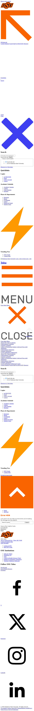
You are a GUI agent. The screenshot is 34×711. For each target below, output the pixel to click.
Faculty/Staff (12, 43)
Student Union (7, 204)
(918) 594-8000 (4, 543)
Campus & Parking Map (7, 541)
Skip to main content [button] (6, 1)
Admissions (3, 348)
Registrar (6, 191)
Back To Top (29, 336)
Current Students (5, 43)
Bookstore (6, 197)
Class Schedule (7, 190)
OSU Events (7, 254)
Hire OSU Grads (8, 547)
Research (14, 352)
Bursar (5, 199)
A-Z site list (4, 527)
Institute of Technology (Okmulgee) (13, 559)
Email (5, 178)
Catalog (6, 188)
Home (5, 510)
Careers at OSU (8, 546)
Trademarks (15, 709)
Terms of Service (8, 709)
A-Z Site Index (9, 167)
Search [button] (27, 522)
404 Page (6, 512)
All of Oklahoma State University (15, 163)
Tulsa (5, 556)
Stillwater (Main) (8, 554)
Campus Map (7, 256)
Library (6, 201)
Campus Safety (11, 708)
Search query (6, 522)
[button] (17, 79)
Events (5, 567)
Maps (2, 530)
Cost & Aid (3, 352)
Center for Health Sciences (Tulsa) (12, 558)
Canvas (6, 181)
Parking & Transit (8, 203)
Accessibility (4, 708)
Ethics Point (25, 708)
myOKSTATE (19, 43)
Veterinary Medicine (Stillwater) (12, 561)
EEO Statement (18, 708)
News (2, 567)
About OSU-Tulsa (5, 342)
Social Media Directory (6, 569)
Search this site (4, 157)
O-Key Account (8, 179)
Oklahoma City (7, 555)
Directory (26, 43)
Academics (13, 342)
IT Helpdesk (7, 200)
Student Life (9, 352)
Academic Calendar (9, 187)
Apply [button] (18, 363)
